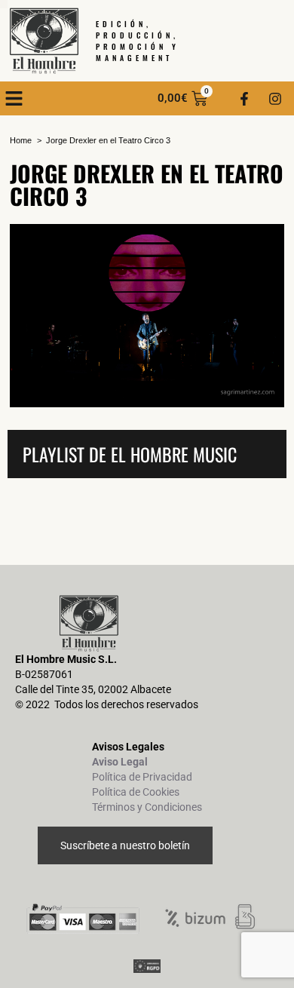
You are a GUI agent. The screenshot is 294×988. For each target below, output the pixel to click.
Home (21, 140)
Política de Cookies (135, 792)
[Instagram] (275, 98)
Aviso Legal (120, 762)
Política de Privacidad (142, 777)
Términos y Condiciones (147, 807)
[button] (14, 98)
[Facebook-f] (244, 98)
